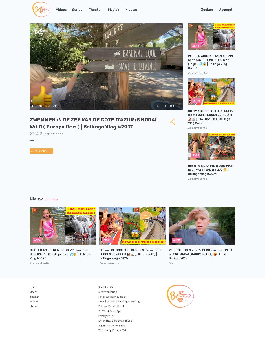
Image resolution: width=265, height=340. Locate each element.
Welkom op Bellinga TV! (112, 330)
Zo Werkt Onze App (109, 311)
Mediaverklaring (107, 292)
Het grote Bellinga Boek (112, 296)
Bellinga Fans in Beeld (111, 306)
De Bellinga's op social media (115, 320)
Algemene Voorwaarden (112, 325)
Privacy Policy (106, 316)
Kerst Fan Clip (106, 287)
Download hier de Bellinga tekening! (119, 301)
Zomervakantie (41, 150)
